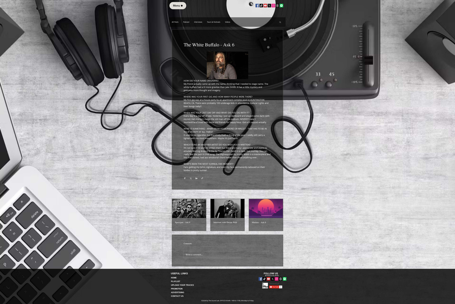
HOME (174, 278)
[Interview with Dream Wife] (227, 208)
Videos (227, 22)
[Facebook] (257, 5)
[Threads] (280, 279)
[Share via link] (202, 178)
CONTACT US (177, 296)
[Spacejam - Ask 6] (189, 208)
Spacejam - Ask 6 (182, 222)
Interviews (198, 22)
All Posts (175, 22)
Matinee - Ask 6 (259, 222)
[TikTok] (261, 5)
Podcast (186, 22)
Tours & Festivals (213, 22)
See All (280, 194)
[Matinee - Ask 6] (266, 208)
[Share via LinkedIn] (196, 178)
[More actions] (269, 38)
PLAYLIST (175, 281)
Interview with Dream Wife (225, 222)
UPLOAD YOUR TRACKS (182, 285)
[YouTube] (265, 5)
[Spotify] (284, 279)
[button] (280, 22)
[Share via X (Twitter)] (190, 178)
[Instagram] (273, 5)
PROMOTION (177, 289)
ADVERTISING (177, 292)
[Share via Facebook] (185, 178)
